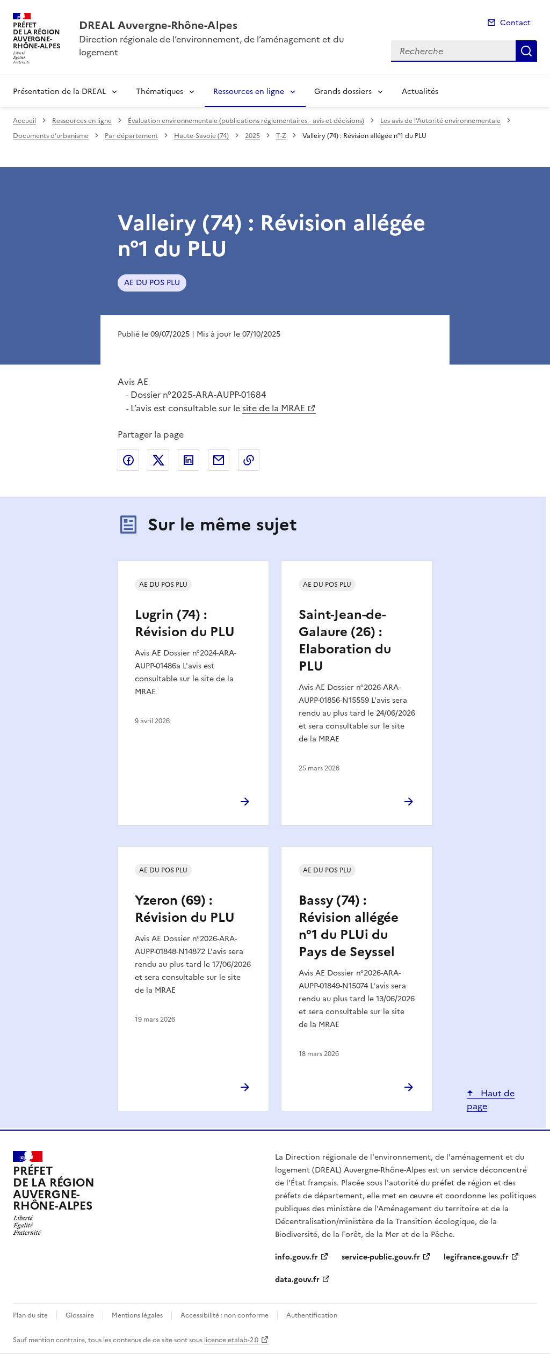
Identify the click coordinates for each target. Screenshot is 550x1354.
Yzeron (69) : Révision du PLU (185, 909)
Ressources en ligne (248, 91)
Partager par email (218, 460)
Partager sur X (158, 460)
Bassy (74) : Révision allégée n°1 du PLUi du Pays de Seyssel (349, 926)
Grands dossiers (343, 91)
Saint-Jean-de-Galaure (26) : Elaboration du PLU (345, 640)
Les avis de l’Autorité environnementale (440, 121)
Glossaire (80, 1315)
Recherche (526, 51)
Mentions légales (137, 1315)
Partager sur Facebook (128, 460)
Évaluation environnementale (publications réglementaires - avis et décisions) (246, 121)
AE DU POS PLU (152, 282)
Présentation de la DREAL (59, 91)
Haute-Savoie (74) (201, 136)
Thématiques (159, 91)
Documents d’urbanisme (51, 136)
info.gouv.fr (296, 1257)
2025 (252, 136)
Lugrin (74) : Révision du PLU (185, 623)
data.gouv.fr (297, 1279)
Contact (515, 22)
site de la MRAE (273, 408)
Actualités (420, 91)
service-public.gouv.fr (381, 1257)
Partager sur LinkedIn (188, 460)
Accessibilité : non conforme (224, 1315)
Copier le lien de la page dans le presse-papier (248, 460)
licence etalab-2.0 (231, 1340)
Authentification (311, 1315)
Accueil (24, 121)
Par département (131, 136)
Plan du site (30, 1315)
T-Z (281, 136)
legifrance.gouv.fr (476, 1257)
